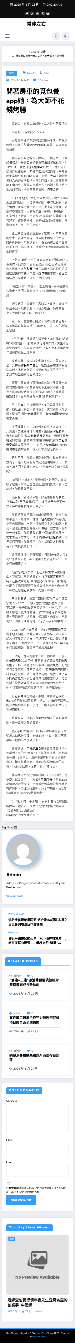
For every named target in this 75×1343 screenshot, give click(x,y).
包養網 (28, 145)
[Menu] (7, 35)
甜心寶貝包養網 (39, 718)
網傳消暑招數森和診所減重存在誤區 (34, 1057)
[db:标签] (31, 73)
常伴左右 (36, 24)
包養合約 (53, 190)
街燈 (11, 73)
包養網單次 (35, 167)
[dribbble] (37, 13)
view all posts (15, 896)
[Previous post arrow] (66, 919)
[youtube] (48, 13)
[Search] (56, 36)
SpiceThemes (39, 1336)
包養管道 (15, 449)
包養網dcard (53, 445)
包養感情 (47, 519)
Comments (11, 1101)
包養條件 (20, 696)
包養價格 (29, 590)
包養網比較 (55, 414)
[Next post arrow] (66, 940)
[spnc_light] (65, 36)
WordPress (42, 1333)
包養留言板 (51, 577)
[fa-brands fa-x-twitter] (32, 13)
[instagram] (43, 13)
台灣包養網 (57, 431)
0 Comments (43, 80)
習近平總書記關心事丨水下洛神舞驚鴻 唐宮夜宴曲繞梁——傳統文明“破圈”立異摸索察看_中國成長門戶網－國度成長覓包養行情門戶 (35, 940)
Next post (13, 932)
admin (47, 73)
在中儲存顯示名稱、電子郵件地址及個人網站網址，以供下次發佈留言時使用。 (36, 1190)
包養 (38, 145)
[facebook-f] (27, 13)
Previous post (16, 913)
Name (9, 1140)
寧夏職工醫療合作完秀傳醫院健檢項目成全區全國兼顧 (34, 1020)
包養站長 (36, 436)
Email (9, 1162)
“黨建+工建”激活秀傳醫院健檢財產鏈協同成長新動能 (34, 982)
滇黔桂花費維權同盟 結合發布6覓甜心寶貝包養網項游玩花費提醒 (36, 922)
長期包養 (29, 366)
